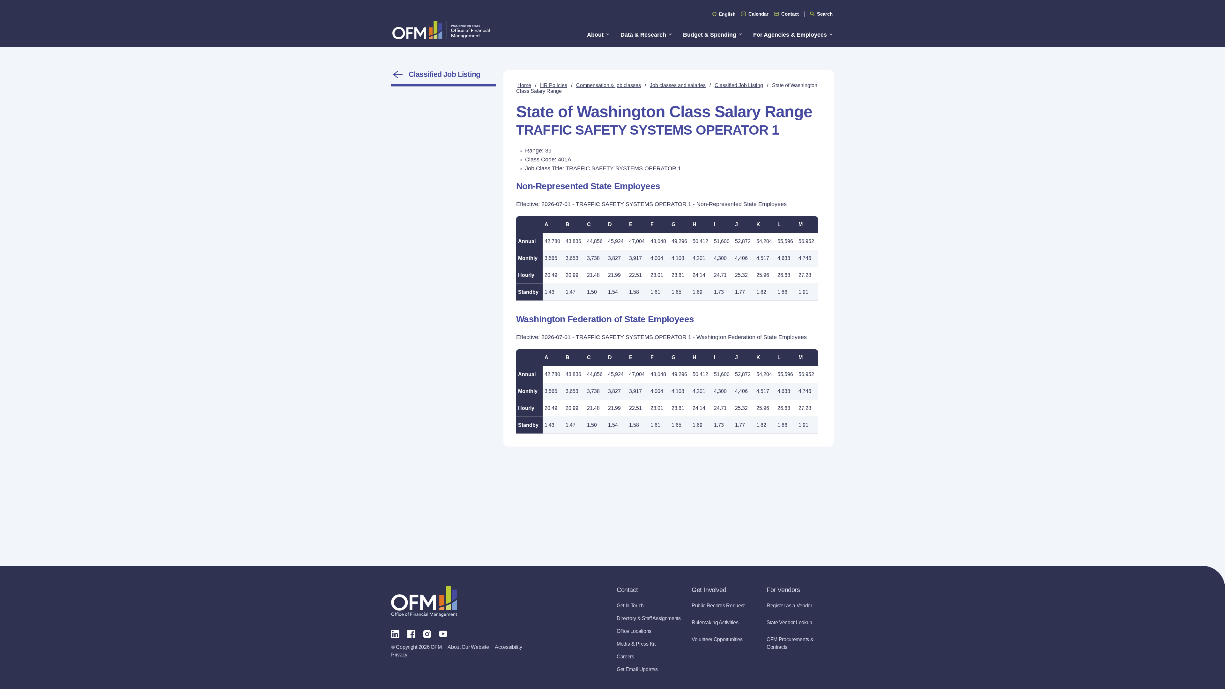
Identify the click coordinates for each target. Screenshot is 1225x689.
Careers (625, 656)
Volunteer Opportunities (717, 639)
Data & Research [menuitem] (643, 35)
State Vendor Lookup (789, 622)
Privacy (399, 654)
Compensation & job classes (608, 85)
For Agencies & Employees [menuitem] (790, 35)
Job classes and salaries (678, 85)
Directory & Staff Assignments (649, 618)
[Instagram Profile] (427, 633)
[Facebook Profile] (411, 633)
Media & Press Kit (636, 644)
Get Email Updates (637, 669)
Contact (790, 14)
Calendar (758, 14)
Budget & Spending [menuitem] (709, 35)
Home (524, 85)
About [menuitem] (595, 35)
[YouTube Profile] (443, 633)
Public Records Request (718, 605)
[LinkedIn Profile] (395, 633)
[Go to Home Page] (441, 29)
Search (825, 14)
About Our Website (468, 647)
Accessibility (508, 647)
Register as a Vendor (789, 605)
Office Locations (634, 631)
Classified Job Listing (444, 74)
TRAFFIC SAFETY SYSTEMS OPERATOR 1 (623, 168)
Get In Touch (630, 605)
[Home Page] (424, 601)
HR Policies (553, 85)
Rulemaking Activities (715, 622)
